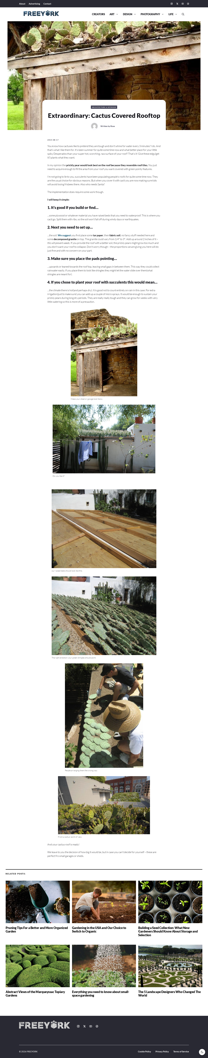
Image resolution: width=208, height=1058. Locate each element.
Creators (98, 14)
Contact (47, 3)
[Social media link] (172, 4)
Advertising (34, 3)
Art (112, 14)
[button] (182, 14)
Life (171, 14)
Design (127, 14)
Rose (113, 126)
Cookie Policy (144, 1051)
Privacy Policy (162, 1051)
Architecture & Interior (104, 107)
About (22, 3)
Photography (150, 14)
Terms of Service (181, 1051)
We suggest (64, 235)
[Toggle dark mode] (202, 1052)
